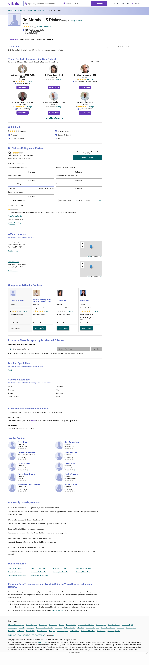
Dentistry (11, 370)
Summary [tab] (14, 40)
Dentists (61, 625)
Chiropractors (53, 625)
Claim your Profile (76, 21)
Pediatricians (120, 628)
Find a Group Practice (114, 631)
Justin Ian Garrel (71, 453)
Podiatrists (11, 631)
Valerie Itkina (84, 300)
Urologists (52, 631)
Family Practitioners (114, 625)
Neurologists (30, 628)
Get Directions (13, 251)
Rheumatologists (42, 631)
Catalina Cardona (71, 474)
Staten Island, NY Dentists (17, 575)
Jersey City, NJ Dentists (39, 568)
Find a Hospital (101, 631)
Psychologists (30, 631)
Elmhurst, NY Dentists (83, 568)
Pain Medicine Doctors (108, 628)
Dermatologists (71, 625)
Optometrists (80, 628)
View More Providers (54, 118)
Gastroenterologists (127, 625)
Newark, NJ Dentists (15, 572)
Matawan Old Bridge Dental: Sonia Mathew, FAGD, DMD (42, 300)
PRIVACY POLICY (38, 635)
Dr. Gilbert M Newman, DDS (85, 75)
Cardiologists (43, 625)
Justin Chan (22, 442)
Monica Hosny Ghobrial (26, 474)
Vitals (99, 256)
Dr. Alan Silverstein (85, 102)
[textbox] (42, 3)
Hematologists (12, 628)
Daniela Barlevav (71, 485)
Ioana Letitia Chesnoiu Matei (29, 485)
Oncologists (58, 628)
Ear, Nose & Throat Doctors (86, 625)
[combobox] (42, 3)
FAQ (19, 635)
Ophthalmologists (69, 628)
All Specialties (74, 631)
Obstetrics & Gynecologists (44, 628)
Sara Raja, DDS (62, 300)
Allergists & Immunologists (16, 625)
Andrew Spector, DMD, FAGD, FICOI (23, 76)
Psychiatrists (20, 631)
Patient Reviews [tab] (27, 40)
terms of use (43, 642)
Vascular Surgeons (62, 631)
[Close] (147, 653)
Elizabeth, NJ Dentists (38, 572)
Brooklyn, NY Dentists (60, 568)
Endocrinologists (101, 625)
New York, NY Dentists (15, 568)
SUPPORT (12, 635)
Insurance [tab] (51, 40)
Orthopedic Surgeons (92, 628)
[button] (91, 247)
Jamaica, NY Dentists (83, 572)
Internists (21, 628)
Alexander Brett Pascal (26, 453)
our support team (58, 611)
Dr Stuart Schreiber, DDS (22, 102)
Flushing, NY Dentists (60, 572)
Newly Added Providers (88, 631)
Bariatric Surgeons (31, 625)
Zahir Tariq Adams (72, 442)
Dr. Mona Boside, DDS (54, 75)
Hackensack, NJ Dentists (39, 575)
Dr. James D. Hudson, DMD (54, 102)
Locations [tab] (40, 40)
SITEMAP (26, 635)
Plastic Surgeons (131, 628)
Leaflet (89, 256)
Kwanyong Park (70, 463)
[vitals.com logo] (13, 3)
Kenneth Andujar (24, 463)
